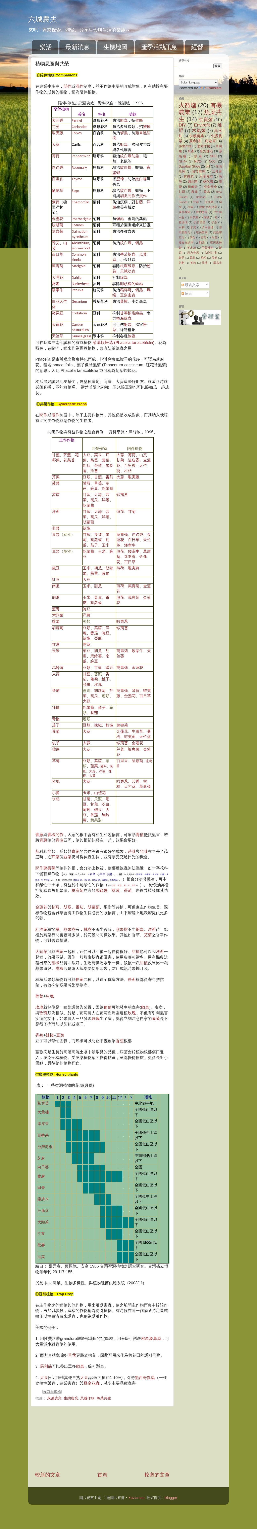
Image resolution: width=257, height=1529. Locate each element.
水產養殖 (206, 176)
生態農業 (71, 1398)
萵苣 (94, 460)
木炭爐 (194, 217)
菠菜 (105, 460)
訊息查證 (193, 252)
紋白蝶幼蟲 (129, 156)
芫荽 (55, 127)
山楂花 (100, 793)
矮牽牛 (57, 290)
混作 (79, 86)
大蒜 (55, 145)
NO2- (198, 161)
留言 (188, 293)
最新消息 (77, 47)
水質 (193, 227)
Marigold (79, 266)
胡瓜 (124, 196)
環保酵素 (202, 232)
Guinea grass (81, 336)
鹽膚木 (43, 1199)
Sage (75, 191)
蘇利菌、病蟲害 (202, 141)
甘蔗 (94, 805)
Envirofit (202, 125)
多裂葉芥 (114, 880)
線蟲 (124, 278)
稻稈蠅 (126, 290)
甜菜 (114, 885)
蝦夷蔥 (57, 133)
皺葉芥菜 (78, 880)
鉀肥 (181, 257)
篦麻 (41, 1176)
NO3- (212, 161)
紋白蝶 (126, 168)
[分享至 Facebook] (56, 1392)
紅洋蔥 (41, 929)
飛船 (203, 257)
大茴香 (57, 121)
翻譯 (202, 242)
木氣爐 (199, 130)
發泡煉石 (206, 151)
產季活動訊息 (159, 47)
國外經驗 (185, 212)
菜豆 (98, 455)
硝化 (192, 237)
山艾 (143, 455)
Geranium (79, 302)
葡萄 (94, 679)
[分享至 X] (52, 1392)
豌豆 (94, 489)
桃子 (105, 679)
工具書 (217, 171)
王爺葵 (43, 1211)
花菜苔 (69, 460)
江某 (41, 1234)
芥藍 (67, 455)
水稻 (56, 799)
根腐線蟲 (127, 266)
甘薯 (56, 645)
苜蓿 (120, 885)
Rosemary (79, 168)
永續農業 (54, 1398)
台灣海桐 (45, 1147)
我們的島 (202, 212)
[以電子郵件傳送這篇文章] (44, 1392)
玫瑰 (98, 685)
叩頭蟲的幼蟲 (131, 284)
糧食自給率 (186, 242)
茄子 (94, 545)
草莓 (98, 484)
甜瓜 (98, 586)
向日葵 (43, 1167)
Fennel (77, 121)
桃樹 (88, 929)
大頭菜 (57, 615)
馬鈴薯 (96, 656)
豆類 (86, 477)
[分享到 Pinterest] (60, 1392)
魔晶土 (217, 262)
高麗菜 (139, 874)
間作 (67, 86)
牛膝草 (137, 732)
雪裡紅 (105, 880)
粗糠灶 (193, 186)
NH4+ (183, 161)
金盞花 (57, 219)
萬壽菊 (57, 266)
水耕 (182, 227)
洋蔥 (94, 471)
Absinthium (80, 243)
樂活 (46, 47)
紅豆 (56, 580)
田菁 (41, 1188)
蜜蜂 (139, 121)
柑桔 (128, 471)
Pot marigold (81, 219)
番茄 (98, 466)
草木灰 (191, 247)
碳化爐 (208, 181)
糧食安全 (210, 186)
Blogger (171, 1498)
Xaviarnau (136, 1498)
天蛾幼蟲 (127, 272)
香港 (205, 262)
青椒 (56, 719)
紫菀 (55, 202)
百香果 (43, 1136)
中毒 (196, 202)
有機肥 (189, 176)
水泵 (214, 222)
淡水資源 (207, 227)
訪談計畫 (211, 252)
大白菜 (91, 874)
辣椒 (86, 529)
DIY (182, 125)
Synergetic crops (70, 404)
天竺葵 (145, 737)
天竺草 (57, 336)
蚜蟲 (124, 121)
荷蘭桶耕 (207, 247)
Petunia (77, 290)
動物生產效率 (208, 207)
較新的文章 (47, 1475)
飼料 (182, 262)
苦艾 (55, 243)
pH (208, 166)
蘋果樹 (69, 929)
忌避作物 (87, 1398)
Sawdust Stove (189, 166)
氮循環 (183, 222)
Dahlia (76, 278)
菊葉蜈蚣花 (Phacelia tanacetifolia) (123, 342)
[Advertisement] (102, 1439)
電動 (192, 257)
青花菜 (155, 874)
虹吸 (182, 191)
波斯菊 (57, 225)
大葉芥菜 (96, 880)
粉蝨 (214, 237)
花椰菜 (147, 874)
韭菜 (56, 529)
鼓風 (198, 156)
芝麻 (86, 645)
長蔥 (79, 979)
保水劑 (209, 202)
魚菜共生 (104, 1398)
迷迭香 (57, 168)
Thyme (77, 179)
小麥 (56, 793)
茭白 (105, 805)
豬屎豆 (57, 313)
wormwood (81, 248)
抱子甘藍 (45, 880)
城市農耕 (199, 171)
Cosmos (78, 225)
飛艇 (214, 257)
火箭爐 (187, 105)
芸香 (135, 782)
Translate (214, 88)
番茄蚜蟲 (127, 255)
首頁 (102, 1475)
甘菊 (120, 460)
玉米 (105, 545)
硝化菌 (192, 181)
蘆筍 (103, 766)
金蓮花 (57, 325)
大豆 (86, 455)
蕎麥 (55, 284)
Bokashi (201, 197)
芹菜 (56, 477)
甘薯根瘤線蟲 (131, 313)
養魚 (193, 262)
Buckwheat (80, 284)
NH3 (213, 156)
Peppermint (81, 156)
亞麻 (98, 639)
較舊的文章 (157, 1475)
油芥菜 (87, 880)
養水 (207, 191)
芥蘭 (162, 874)
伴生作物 (185, 146)
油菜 (41, 1257)
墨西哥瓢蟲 (145, 1377)
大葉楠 (43, 1112)
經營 (197, 47)
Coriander (79, 127)
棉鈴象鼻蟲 (151, 1338)
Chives (77, 133)
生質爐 (206, 119)
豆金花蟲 (92, 1383)
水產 (191, 151)
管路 (203, 237)
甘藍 (139, 202)
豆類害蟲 (127, 295)
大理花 (57, 278)
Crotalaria (79, 313)
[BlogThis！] (48, 1392)
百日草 (57, 255)
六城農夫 (42, 19)
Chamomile (80, 202)
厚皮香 (45, 1124)
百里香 (57, 179)
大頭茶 (43, 1222)
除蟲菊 (57, 232)
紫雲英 (43, 1104)
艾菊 (148, 935)
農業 (194, 191)
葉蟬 (124, 302)
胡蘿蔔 (107, 489)
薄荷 (55, 156)
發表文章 (191, 285)
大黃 (92, 775)
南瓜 (56, 586)
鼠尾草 (57, 191)
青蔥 (39, 834)
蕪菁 (94, 574)
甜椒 (109, 725)
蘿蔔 (105, 574)
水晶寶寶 (199, 222)
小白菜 (101, 874)
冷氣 (190, 207)
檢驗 (206, 217)
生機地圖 (115, 47)
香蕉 (39, 1035)
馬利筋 (46, 1366)
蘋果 (86, 685)
